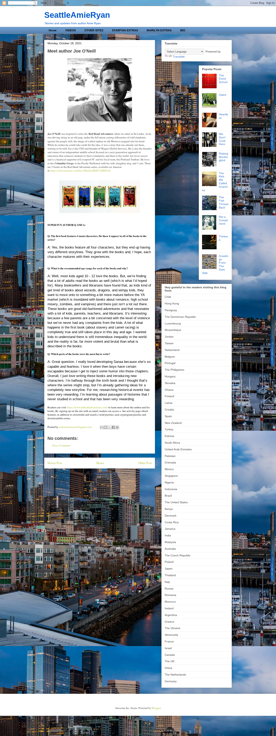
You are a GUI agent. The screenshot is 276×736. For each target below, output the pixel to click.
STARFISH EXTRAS (125, 30)
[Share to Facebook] (113, 427)
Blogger (156, 708)
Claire (222, 94)
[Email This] (102, 427)
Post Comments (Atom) (107, 473)
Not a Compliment (223, 220)
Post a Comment (61, 445)
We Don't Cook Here (222, 139)
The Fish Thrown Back (224, 202)
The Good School (223, 79)
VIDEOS (70, 30)
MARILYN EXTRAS (159, 30)
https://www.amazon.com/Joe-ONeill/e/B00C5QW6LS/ (80, 170)
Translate (179, 56)
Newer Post (54, 463)
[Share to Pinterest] (117, 427)
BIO (182, 30)
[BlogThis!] (106, 427)
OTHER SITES (93, 30)
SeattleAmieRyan (77, 15)
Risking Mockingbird (223, 157)
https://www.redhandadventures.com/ (87, 407)
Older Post (145, 463)
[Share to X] (109, 427)
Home (53, 30)
